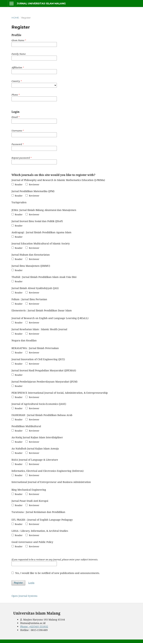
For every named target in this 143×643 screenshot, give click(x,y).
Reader (18, 184)
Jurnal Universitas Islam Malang (41, 3)
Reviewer (33, 184)
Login (31, 582)
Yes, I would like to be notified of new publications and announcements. (57, 573)
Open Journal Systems (24, 595)
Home (15, 17)
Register (18, 582)
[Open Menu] (11, 3)
